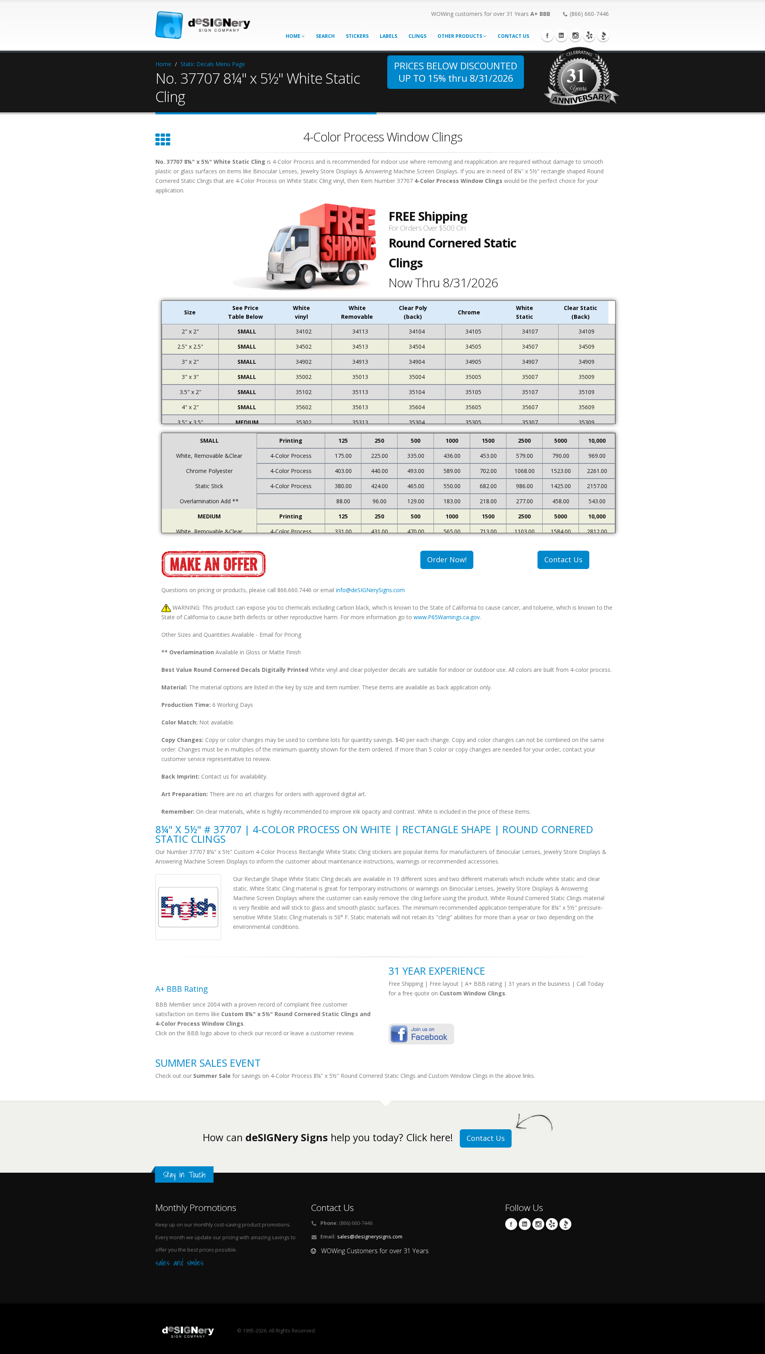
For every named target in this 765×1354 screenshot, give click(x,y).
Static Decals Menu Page (212, 64)
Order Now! (447, 559)
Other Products (460, 36)
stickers (357, 36)
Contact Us (563, 559)
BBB (603, 35)
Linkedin (561, 35)
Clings (417, 36)
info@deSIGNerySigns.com (370, 590)
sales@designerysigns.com (369, 1236)
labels (388, 36)
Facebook (547, 35)
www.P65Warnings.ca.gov (447, 617)
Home (294, 36)
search (325, 36)
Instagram (575, 35)
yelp (589, 35)
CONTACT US (513, 36)
